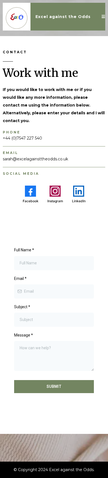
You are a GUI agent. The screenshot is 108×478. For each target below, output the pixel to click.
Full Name (24, 250)
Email (20, 278)
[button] (103, 17)
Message (23, 335)
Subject (22, 307)
